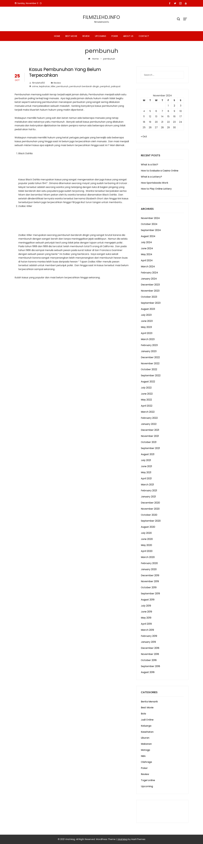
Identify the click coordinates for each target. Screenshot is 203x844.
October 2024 (149, 224)
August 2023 (148, 309)
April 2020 (146, 551)
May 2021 (146, 472)
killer (53, 86)
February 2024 (149, 272)
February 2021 (149, 490)
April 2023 (146, 333)
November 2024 (150, 218)
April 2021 (146, 478)
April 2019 (146, 624)
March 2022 (148, 412)
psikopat (116, 86)
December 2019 (150, 575)
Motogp (145, 750)
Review (86, 36)
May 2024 (146, 254)
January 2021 (148, 496)
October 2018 (149, 660)
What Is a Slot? (149, 164)
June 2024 (147, 248)
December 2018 (150, 648)
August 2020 (148, 527)
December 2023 (150, 284)
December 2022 (150, 357)
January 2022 (148, 424)
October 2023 (149, 297)
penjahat (105, 86)
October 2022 (149, 369)
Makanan (146, 744)
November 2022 (150, 363)
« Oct (144, 136)
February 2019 (149, 636)
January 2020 (149, 569)
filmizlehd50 (38, 82)
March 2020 (148, 557)
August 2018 (148, 672)
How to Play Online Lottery (156, 188)
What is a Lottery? (151, 176)
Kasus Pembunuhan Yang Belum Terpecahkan (65, 72)
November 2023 (150, 290)
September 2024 (151, 230)
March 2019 (147, 630)
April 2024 (147, 260)
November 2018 (150, 654)
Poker (114, 36)
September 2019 (150, 593)
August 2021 (147, 454)
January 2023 (148, 351)
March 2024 (148, 266)
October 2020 (149, 515)
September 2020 (151, 520)
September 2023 (150, 303)
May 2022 (146, 399)
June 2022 (147, 393)
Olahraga (146, 762)
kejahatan (44, 86)
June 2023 (147, 321)
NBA (143, 756)
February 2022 (149, 418)
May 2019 (146, 617)
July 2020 (146, 533)
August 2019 (147, 599)
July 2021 (146, 460)
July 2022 (146, 387)
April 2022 (146, 405)
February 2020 (149, 563)
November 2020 (150, 508)
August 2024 (148, 236)
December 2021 (150, 430)
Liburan (145, 738)
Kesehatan (147, 732)
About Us (128, 36)
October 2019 (148, 587)
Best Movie (71, 36)
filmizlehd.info (101, 17)
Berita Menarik (149, 701)
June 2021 (146, 466)
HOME (57, 36)
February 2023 (149, 345)
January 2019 (148, 642)
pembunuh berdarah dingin (84, 86)
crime (35, 86)
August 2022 (148, 381)
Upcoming (100, 36)
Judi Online (147, 719)
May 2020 (146, 545)
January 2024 (149, 278)
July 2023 (146, 315)
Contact (144, 36)
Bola (143, 713)
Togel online (148, 780)
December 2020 (150, 502)
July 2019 (146, 605)
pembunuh (62, 86)
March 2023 (148, 339)
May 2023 (146, 327)
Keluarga (146, 725)
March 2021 (147, 484)
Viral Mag (122, 839)
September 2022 (150, 375)
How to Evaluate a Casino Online (159, 170)
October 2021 (148, 442)
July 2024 (146, 242)
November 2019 (150, 581)
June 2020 (147, 539)
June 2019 (146, 611)
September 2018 (150, 666)
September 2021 (150, 448)
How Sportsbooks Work (154, 183)
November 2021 (150, 436)
